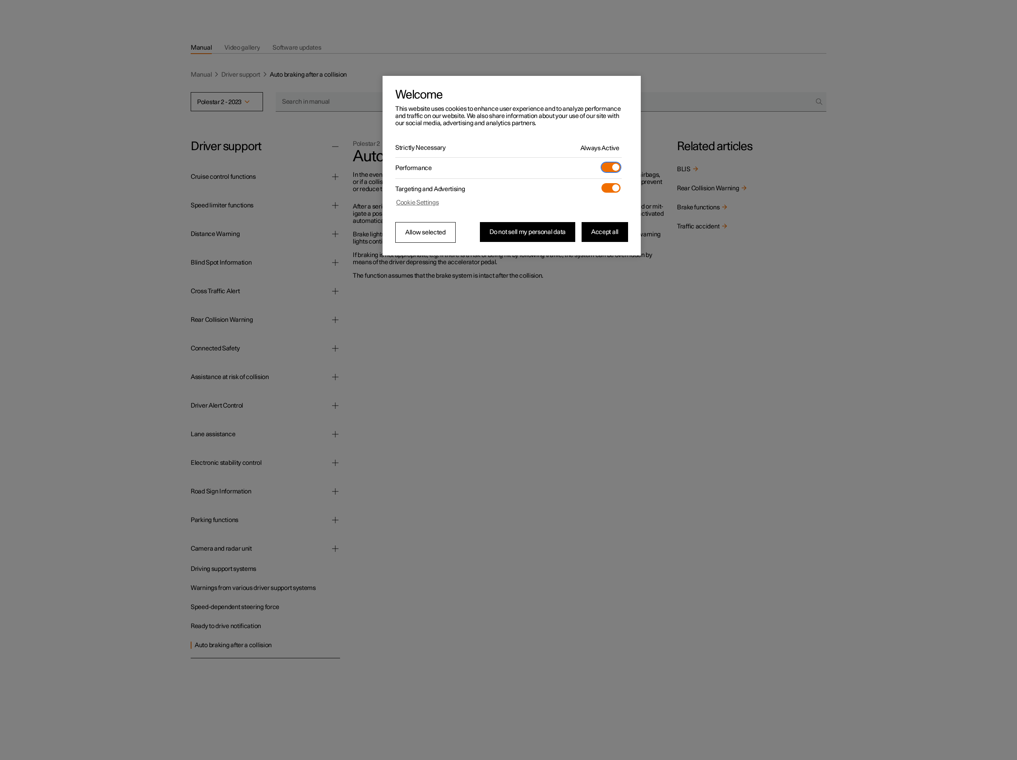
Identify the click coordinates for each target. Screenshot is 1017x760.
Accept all (605, 232)
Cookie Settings (417, 202)
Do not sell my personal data (527, 232)
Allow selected (425, 232)
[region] (512, 165)
